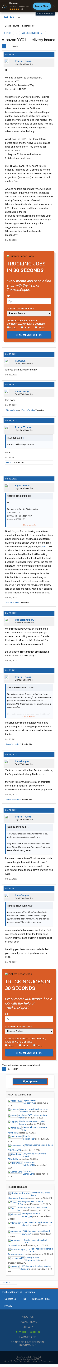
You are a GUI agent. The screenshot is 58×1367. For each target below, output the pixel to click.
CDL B (26, 327)
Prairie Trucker (23, 61)
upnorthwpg (22, 391)
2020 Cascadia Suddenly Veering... (36, 1266)
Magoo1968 (29, 1103)
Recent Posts (28, 26)
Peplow (22, 1124)
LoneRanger (22, 761)
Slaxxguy (24, 1269)
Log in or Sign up (45, 13)
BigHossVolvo (12, 410)
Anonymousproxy (16, 1254)
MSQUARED (29, 1165)
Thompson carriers (31, 1213)
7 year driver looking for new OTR (37, 1222)
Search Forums (12, 26)
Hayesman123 (32, 1260)
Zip (8, 296)
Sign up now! (30, 1081)
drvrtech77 (27, 1234)
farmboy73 (13, 1133)
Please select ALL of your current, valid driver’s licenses (26, 322)
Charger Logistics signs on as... (34, 1109)
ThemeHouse (47, 1361)
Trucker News (27, 1321)
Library (28, 1326)
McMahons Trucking (17, 1198)
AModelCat (13, 1159)
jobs (44, 546)
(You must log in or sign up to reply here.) (21, 1065)
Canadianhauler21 (25, 619)
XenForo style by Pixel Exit (29, 1357)
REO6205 (20, 360)
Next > (15, 46)
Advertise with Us (28, 1332)
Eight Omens (22, 485)
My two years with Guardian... (31, 1201)
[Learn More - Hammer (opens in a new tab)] (29, 6)
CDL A (12, 327)
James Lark (28, 1174)
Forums (9, 17)
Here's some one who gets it (32, 1121)
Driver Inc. (27, 1171)
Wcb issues (29, 1162)
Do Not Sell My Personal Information (28, 1343)
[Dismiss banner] (54, 6)
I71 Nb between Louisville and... (36, 1231)
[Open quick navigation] (51, 33)
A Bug (21, 1204)
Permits (26, 1136)
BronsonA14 (13, 1245)
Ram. (19, 1210)
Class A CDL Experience (20, 308)
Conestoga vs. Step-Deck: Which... (33, 1207)
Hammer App (27, 1337)
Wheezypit (27, 1216)
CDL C (40, 327)
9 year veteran (30, 1100)
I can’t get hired (32, 1257)
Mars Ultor (27, 1225)
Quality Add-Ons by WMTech (29, 1359)
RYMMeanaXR (14, 1150)
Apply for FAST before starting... (33, 1115)
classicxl (24, 1111)
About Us (28, 1316)
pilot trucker (28, 1139)
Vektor (21, 1118)
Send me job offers (29, 335)
